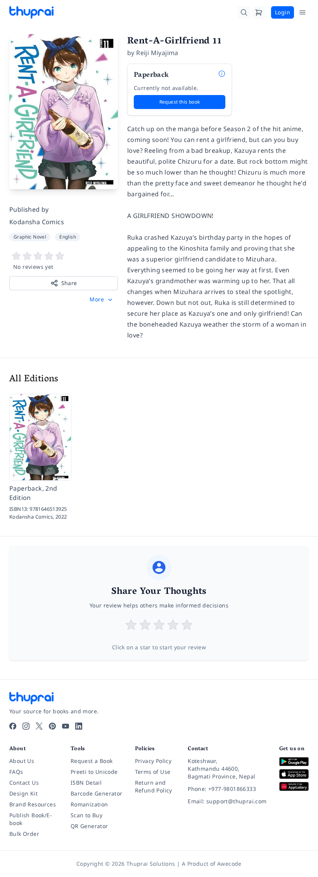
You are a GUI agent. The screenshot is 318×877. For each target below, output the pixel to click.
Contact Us (24, 782)
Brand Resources (32, 804)
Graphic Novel (30, 237)
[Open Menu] (302, 12)
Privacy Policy (153, 761)
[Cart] (258, 12)
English (67, 237)
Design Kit (23, 793)
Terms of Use (153, 771)
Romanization (89, 804)
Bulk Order (24, 833)
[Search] (244, 12)
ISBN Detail (86, 782)
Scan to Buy (86, 815)
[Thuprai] (31, 12)
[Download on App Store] (294, 774)
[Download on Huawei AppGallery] (294, 786)
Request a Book (92, 761)
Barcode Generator (97, 793)
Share (69, 283)
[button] (102, 299)
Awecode (229, 863)
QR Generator (89, 826)
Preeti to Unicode (94, 771)
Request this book (179, 102)
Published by (29, 209)
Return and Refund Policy (153, 786)
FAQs (16, 771)
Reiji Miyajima (157, 52)
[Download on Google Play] (294, 761)
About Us (21, 761)
